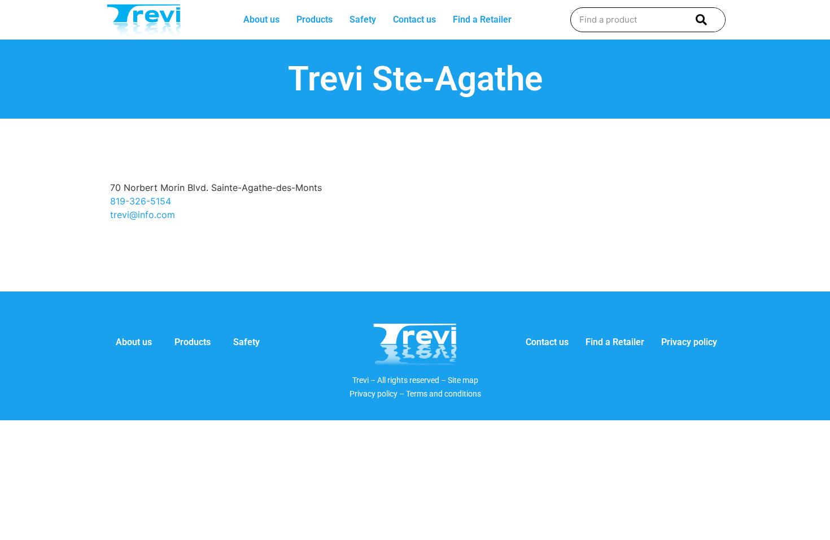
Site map (463, 380)
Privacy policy (689, 342)
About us (261, 19)
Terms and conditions (443, 393)
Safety (363, 19)
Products (314, 19)
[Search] (699, 20)
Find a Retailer (482, 19)
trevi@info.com (142, 214)
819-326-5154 (140, 201)
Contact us (414, 19)
